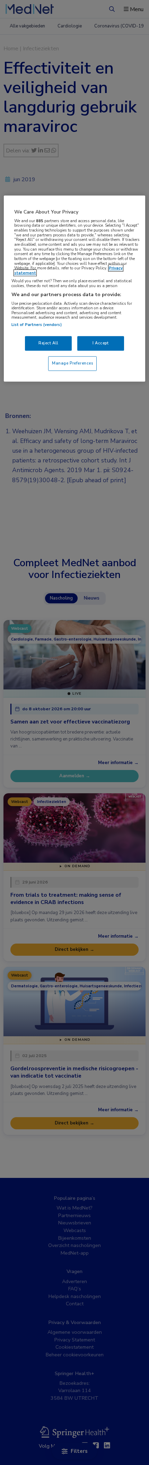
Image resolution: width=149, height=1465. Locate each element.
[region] (75, 288)
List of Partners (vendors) (36, 324)
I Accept (101, 343)
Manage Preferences (72, 363)
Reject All (48, 343)
